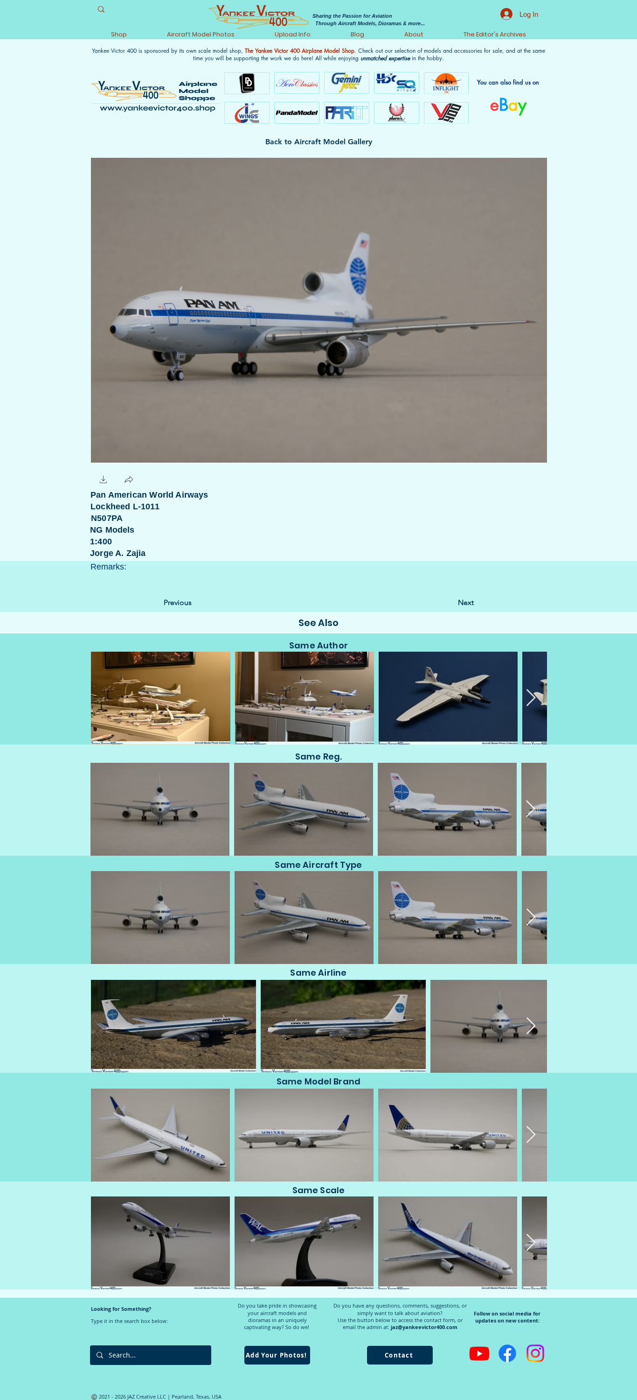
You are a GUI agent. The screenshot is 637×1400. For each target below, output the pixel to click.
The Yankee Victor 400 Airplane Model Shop (299, 51)
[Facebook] (507, 1353)
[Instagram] (535, 1353)
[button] (103, 480)
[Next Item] (531, 698)
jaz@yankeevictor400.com (424, 1326)
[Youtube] (479, 1353)
